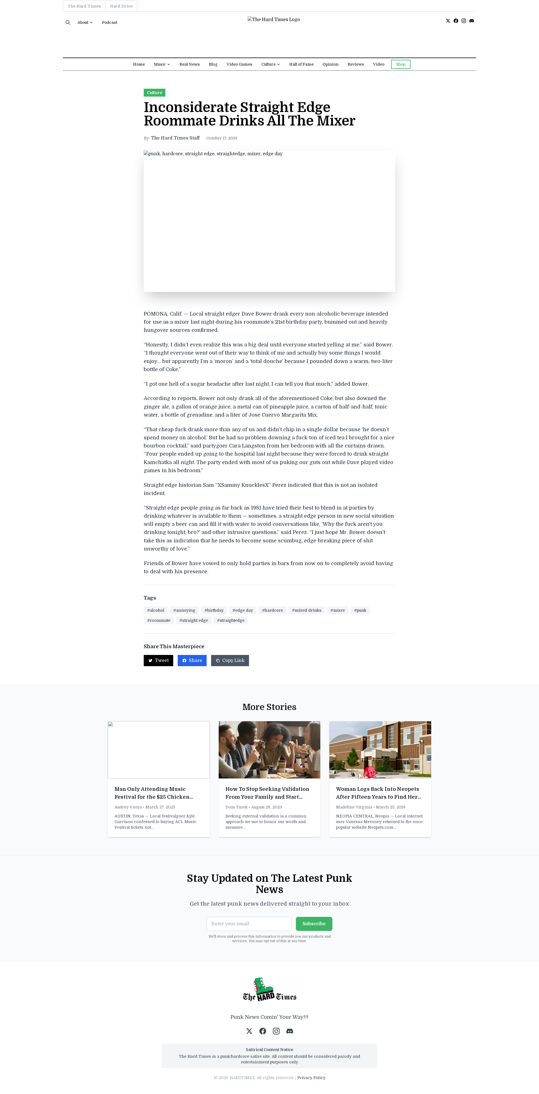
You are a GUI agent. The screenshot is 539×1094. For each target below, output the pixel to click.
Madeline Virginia (354, 807)
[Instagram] (464, 21)
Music (160, 64)
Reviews (356, 64)
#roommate (158, 620)
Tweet (162, 660)
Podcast (109, 22)
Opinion (331, 64)
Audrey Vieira (128, 807)
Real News (189, 64)
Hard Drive (121, 6)
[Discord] (471, 21)
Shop (400, 64)
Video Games (239, 64)
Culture (268, 64)
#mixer (337, 610)
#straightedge (231, 620)
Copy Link (233, 660)
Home (139, 64)
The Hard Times (84, 6)
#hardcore (272, 610)
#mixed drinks (306, 610)
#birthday (213, 610)
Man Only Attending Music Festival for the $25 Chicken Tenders (152, 797)
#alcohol (155, 610)
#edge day (242, 610)
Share (195, 660)
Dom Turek (236, 807)
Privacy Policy (311, 1077)
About (82, 22)
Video (378, 64)
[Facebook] (456, 21)
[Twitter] (448, 21)
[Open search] (68, 22)
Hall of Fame (301, 64)
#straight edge (193, 620)
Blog (213, 64)
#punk (360, 610)
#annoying (184, 610)
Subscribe (314, 923)
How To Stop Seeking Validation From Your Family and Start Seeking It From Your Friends (267, 797)
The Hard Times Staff (175, 138)
